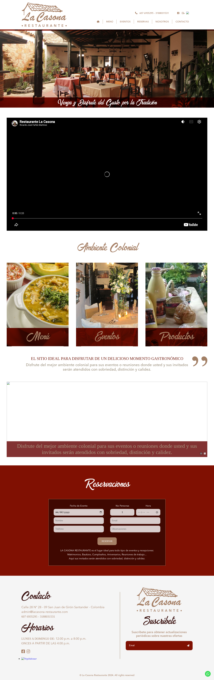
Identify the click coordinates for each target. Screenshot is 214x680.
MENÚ (109, 21)
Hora (148, 505)
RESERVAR (107, 541)
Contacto (182, 21)
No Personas (122, 505)
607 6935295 (146, 13)
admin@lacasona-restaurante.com (44, 612)
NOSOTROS (162, 21)
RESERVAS (143, 21)
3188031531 (162, 13)
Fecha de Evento (79, 505)
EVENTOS (125, 21)
